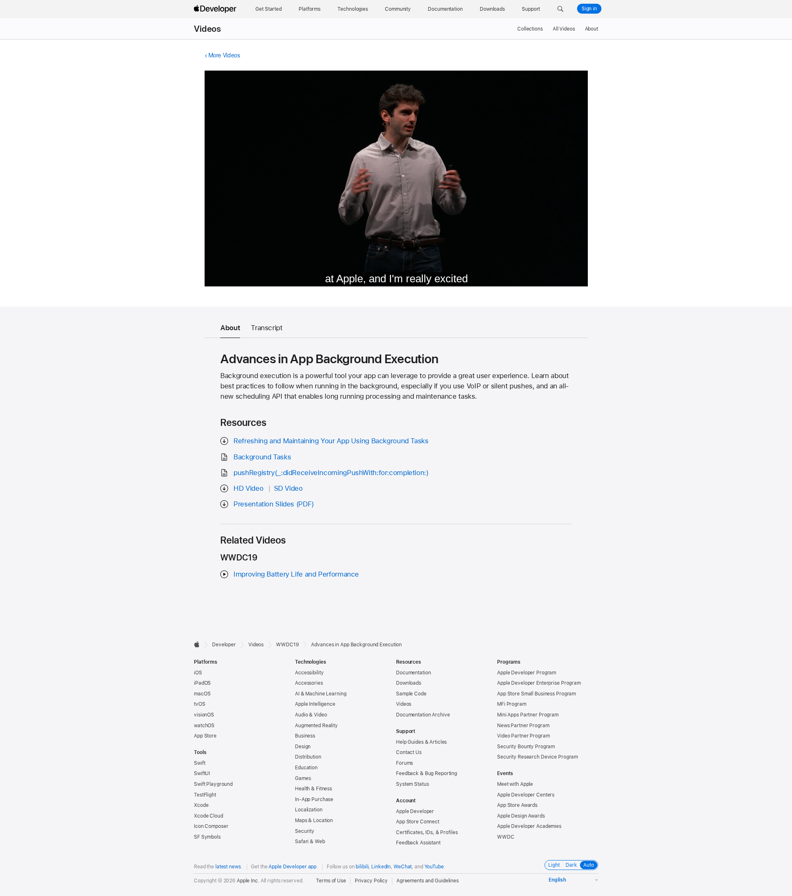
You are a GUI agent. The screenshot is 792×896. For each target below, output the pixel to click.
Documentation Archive (423, 715)
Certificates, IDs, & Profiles (427, 832)
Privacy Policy (371, 881)
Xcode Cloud (208, 816)
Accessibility (309, 673)
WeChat (403, 867)
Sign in (589, 9)
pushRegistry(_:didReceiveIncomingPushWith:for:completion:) (330, 472)
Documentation (413, 673)
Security (304, 831)
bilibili (362, 867)
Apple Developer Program (526, 673)
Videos (207, 29)
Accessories (309, 683)
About (591, 29)
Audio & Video (311, 715)
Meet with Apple (515, 784)
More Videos (224, 55)
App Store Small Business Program (536, 694)
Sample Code (411, 694)
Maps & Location (314, 820)
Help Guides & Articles (421, 742)
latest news (228, 867)
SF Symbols (207, 837)
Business (305, 736)
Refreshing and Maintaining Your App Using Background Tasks (330, 441)
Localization (309, 810)
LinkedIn (381, 867)
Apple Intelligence (315, 704)
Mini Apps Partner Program (528, 715)
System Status (412, 784)
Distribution (308, 757)
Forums (404, 763)
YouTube (434, 867)
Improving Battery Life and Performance (296, 574)
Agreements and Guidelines (427, 881)
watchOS (204, 725)
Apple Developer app (292, 867)
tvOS (199, 704)
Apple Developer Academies (529, 826)
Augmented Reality (316, 725)
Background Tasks (262, 457)
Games (303, 778)
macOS (202, 694)
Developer (224, 645)
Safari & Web (310, 841)
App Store (205, 736)
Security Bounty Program (526, 746)
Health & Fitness (313, 789)
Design (303, 746)
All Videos (564, 29)
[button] (560, 9)
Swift (199, 763)
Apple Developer (415, 811)
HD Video (248, 488)
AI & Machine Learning (320, 694)
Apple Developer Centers (525, 795)
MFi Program (511, 704)
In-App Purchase (314, 799)
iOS (198, 673)
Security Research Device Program (537, 757)
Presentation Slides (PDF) (273, 504)
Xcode (201, 805)
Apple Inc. (248, 881)
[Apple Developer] (216, 9)
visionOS (204, 715)
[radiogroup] (571, 865)
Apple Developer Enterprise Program (539, 683)
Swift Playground (213, 784)
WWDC (505, 837)
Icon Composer (211, 826)
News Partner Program (523, 725)
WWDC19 (287, 645)
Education (306, 768)
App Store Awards (517, 805)
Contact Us (409, 752)
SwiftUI (202, 773)
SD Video (288, 488)
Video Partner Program (523, 736)
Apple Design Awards (521, 816)
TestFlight (205, 795)
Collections (530, 29)
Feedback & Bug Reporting (426, 773)
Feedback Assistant (418, 843)
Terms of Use (331, 881)
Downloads (408, 683)
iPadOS (202, 683)
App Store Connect (417, 822)
